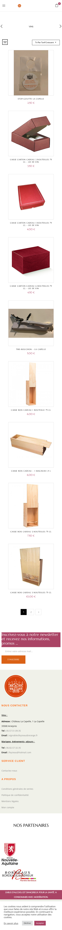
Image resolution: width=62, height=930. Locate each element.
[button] (56, 5)
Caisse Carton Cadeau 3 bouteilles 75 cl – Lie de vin (31, 224)
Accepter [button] (40, 923)
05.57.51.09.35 (13, 730)
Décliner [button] (27, 923)
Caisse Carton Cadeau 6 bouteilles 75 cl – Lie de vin (31, 287)
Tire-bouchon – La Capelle (31, 349)
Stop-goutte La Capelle (31, 99)
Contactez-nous (9, 770)
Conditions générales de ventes (17, 788)
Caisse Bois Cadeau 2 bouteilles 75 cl (30, 531)
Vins (31, 26)
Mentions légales (10, 801)
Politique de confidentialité (15, 795)
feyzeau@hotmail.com (20, 752)
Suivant (38, 612)
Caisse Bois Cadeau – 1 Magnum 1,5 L (31, 471)
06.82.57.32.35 (13, 747)
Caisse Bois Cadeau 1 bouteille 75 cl (31, 410)
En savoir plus (11, 923)
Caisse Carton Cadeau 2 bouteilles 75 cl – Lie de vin (31, 160)
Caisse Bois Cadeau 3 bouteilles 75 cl (30, 592)
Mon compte (8, 807)
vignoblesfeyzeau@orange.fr (23, 735)
